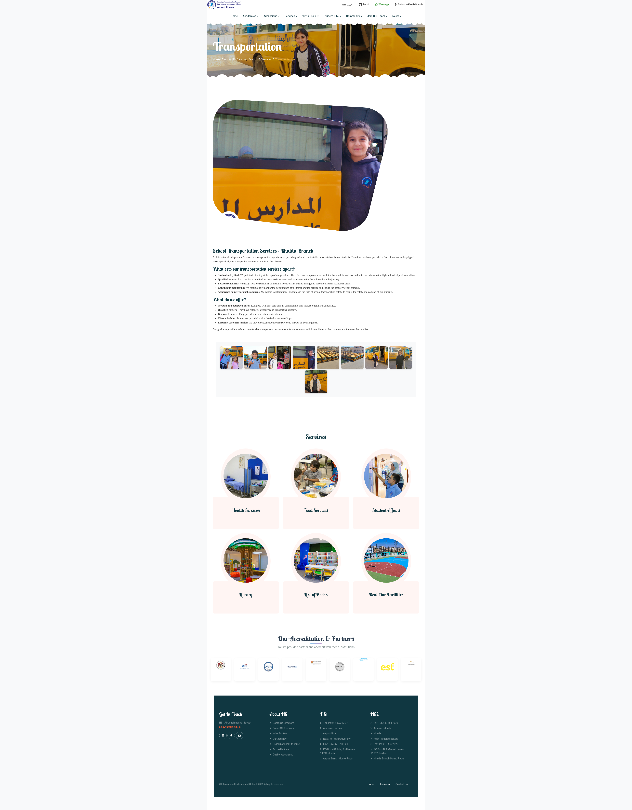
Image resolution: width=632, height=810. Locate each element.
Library (245, 595)
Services (290, 16)
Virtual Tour (309, 16)
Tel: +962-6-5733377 (335, 723)
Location (385, 784)
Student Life (331, 16)
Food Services (316, 510)
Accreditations (281, 749)
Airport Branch (248, 59)
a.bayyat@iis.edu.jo (230, 727)
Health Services (246, 510)
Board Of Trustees (283, 728)
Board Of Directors (283, 723)
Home (234, 16)
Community (353, 16)
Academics (249, 16)
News (395, 16)
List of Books (316, 595)
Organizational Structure (286, 744)
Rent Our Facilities (386, 595)
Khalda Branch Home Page (388, 759)
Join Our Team (376, 16)
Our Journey (280, 739)
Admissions (270, 16)
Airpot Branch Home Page (338, 759)
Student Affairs (386, 510)
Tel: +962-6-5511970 (385, 723)
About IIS (229, 59)
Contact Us (401, 784)
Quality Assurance (283, 755)
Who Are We (280, 734)
